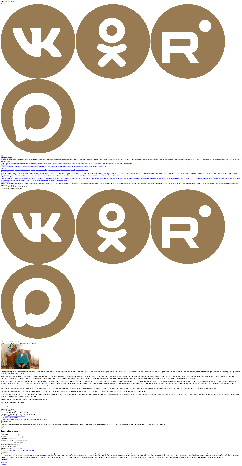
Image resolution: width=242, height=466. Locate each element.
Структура (49, 159)
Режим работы (5, 163)
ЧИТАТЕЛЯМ (5, 161)
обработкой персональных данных (22, 450)
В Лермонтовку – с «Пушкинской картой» (74, 170)
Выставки (41, 170)
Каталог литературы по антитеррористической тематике (56, 175)
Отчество (4, 438)
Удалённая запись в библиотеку (41, 163)
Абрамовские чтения (177, 178)
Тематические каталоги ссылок (184, 173)
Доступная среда (100, 163)
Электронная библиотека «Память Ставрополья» (31, 173)
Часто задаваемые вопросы (138, 159)
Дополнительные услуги (63, 166)
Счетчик (3, 419)
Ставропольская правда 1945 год (62, 178)
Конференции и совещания (127, 183)
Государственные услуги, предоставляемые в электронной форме (22, 166)
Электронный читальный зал (56, 173)
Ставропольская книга (43, 178)
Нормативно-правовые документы (12, 183)
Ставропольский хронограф (27, 178)
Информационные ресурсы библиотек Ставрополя (210, 173)
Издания (170, 173)
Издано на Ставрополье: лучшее (77, 173)
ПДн (222, 457)
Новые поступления (125, 173)
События (18, 170)
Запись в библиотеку (24, 163)
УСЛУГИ (4, 165)
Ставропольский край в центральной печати (199, 178)
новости (3, 168)
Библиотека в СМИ (123, 159)
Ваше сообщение (7, 444)
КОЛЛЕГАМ (5, 182)
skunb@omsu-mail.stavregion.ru (15, 416)
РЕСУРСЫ (4, 171)
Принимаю (4, 459)
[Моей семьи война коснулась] (20, 368)
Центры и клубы (111, 163)
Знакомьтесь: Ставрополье (9, 178)
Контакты (13, 163)
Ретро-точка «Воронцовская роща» (37, 180)
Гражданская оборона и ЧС (202, 159)
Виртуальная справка (8, 175)
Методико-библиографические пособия (197, 183)
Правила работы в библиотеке (61, 163)
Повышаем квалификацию (145, 183)
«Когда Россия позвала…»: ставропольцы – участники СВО (92, 178)
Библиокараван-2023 (217, 183)
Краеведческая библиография (160, 178)
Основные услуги (49, 166)
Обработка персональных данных (223, 159)
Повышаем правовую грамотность (26, 175)
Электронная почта (7, 440)
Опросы (119, 163)
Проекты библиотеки (60, 159)
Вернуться (4, 462)
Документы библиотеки (37, 159)
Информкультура (232, 173)
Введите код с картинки (9, 446)
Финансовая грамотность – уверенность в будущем (90, 175)
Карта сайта (4, 417)
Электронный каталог (8, 173)
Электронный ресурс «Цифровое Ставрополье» (103, 173)
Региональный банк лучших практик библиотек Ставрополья (98, 183)
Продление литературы (79, 163)
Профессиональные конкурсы (164, 183)
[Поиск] (5, 156)
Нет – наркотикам (113, 175)
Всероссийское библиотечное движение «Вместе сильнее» (42, 183)
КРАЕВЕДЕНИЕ (6, 176)
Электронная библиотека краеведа (140, 178)
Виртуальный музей (91, 159)
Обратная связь (127, 163)
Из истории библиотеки (8, 159)
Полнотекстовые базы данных (142, 173)
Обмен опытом (179, 183)
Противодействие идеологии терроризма (180, 159)
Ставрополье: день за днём (29, 170)
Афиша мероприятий (7, 170)
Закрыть (3, 461)
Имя (3, 436)
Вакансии (237, 159)
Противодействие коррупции (157, 159)
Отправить (5, 452)
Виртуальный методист (231, 183)
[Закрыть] (2, 426)
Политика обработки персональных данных (33, 419)
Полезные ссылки (12, 419)
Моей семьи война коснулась (28, 343)
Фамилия (4, 434)
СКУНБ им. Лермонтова (10, 343)
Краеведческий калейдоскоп (58, 180)
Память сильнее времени (120, 178)
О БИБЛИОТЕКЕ (6, 158)
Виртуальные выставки (52, 170)
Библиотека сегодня (23, 159)
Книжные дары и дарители (76, 159)
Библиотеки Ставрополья (70, 183)
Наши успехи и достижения (108, 159)
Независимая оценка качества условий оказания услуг (89, 166)
